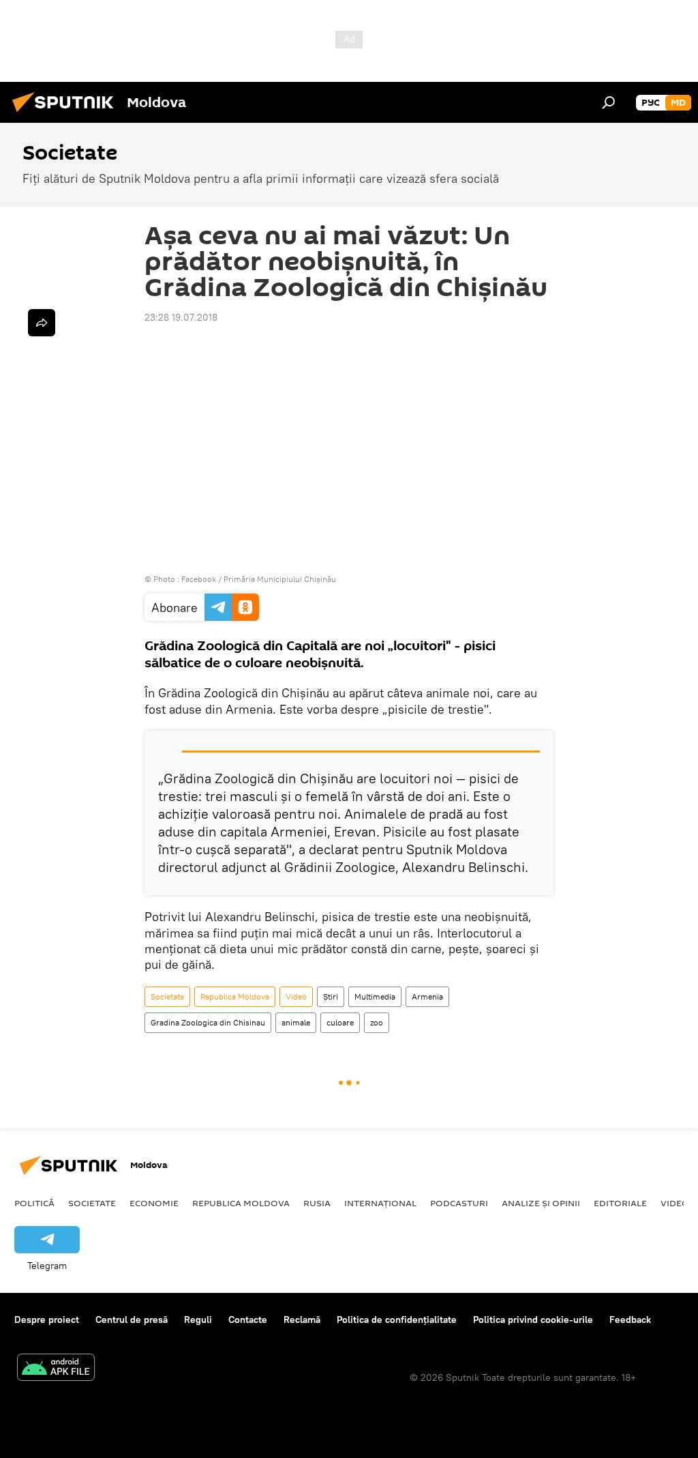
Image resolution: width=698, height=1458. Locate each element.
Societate (167, 996)
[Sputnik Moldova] (67, 114)
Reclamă (302, 1319)
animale (296, 1022)
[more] (41, 322)
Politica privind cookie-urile (533, 1319)
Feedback (630, 1319)
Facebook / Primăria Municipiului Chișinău (258, 579)
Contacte (247, 1319)
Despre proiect (46, 1319)
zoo (376, 1022)
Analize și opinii (541, 1203)
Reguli (198, 1319)
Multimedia (374, 996)
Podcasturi (459, 1203)
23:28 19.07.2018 (181, 317)
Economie (154, 1203)
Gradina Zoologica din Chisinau (208, 1022)
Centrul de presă (131, 1319)
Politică (34, 1203)
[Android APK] (56, 1369)
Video (296, 996)
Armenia (427, 996)
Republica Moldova (234, 996)
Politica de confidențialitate (397, 1319)
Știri (330, 996)
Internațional (380, 1203)
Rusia (317, 1203)
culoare (340, 1022)
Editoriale (620, 1203)
